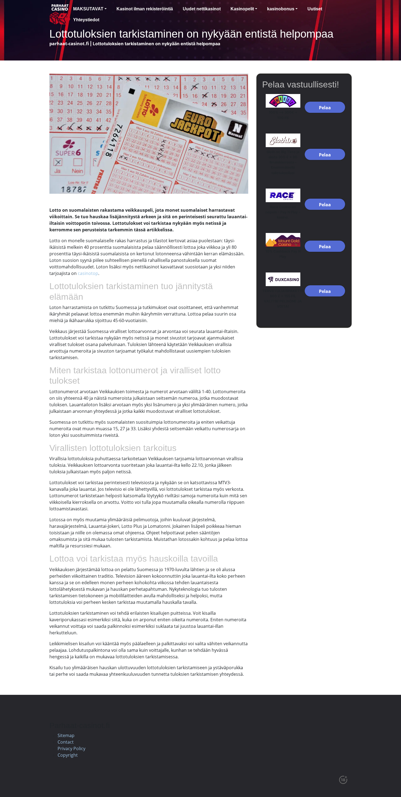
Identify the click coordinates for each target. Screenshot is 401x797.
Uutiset (314, 9)
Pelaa (325, 108)
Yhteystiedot (86, 19)
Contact (66, 742)
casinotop (88, 273)
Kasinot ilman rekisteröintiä (144, 9)
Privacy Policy (71, 748)
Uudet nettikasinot (202, 9)
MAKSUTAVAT (88, 9)
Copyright (68, 755)
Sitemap (66, 735)
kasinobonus (280, 9)
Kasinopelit (242, 9)
